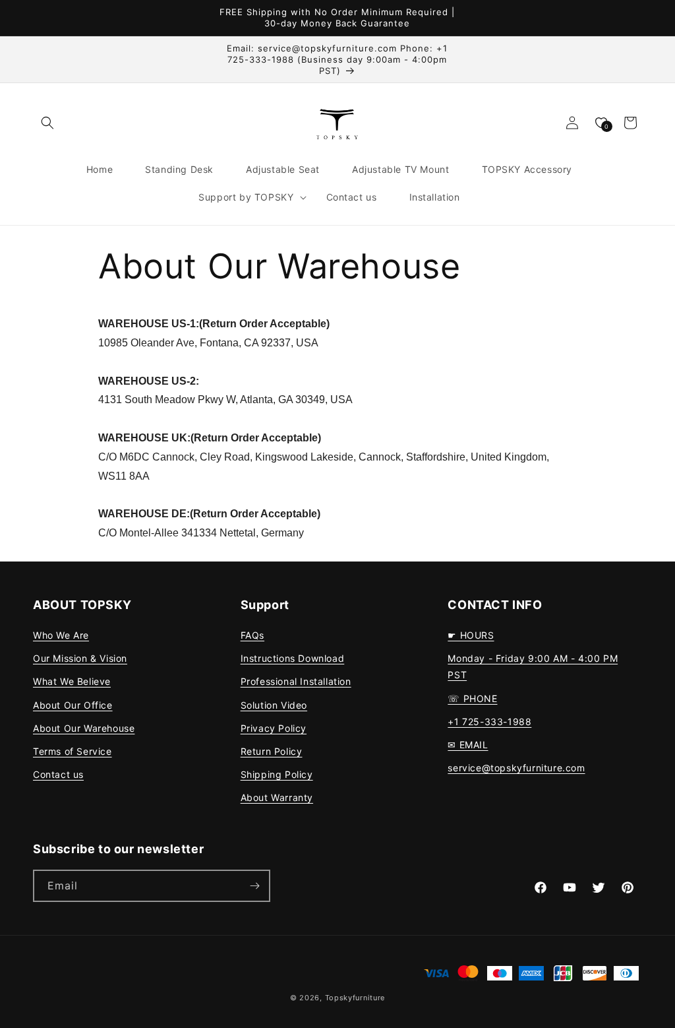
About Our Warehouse (83, 728)
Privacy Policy (274, 728)
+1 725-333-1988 (489, 721)
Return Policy (272, 751)
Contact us (58, 774)
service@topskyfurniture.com (516, 767)
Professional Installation (296, 681)
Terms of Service (72, 751)
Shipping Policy (277, 774)
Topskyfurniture (355, 997)
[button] (47, 122)
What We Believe (72, 681)
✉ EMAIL (468, 744)
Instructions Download (293, 658)
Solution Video (274, 705)
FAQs (252, 635)
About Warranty (277, 797)
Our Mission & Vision (80, 658)
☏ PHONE (472, 698)
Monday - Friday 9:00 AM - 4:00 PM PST (533, 666)
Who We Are (61, 635)
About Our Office (73, 705)
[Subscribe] (254, 886)
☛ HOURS (471, 635)
